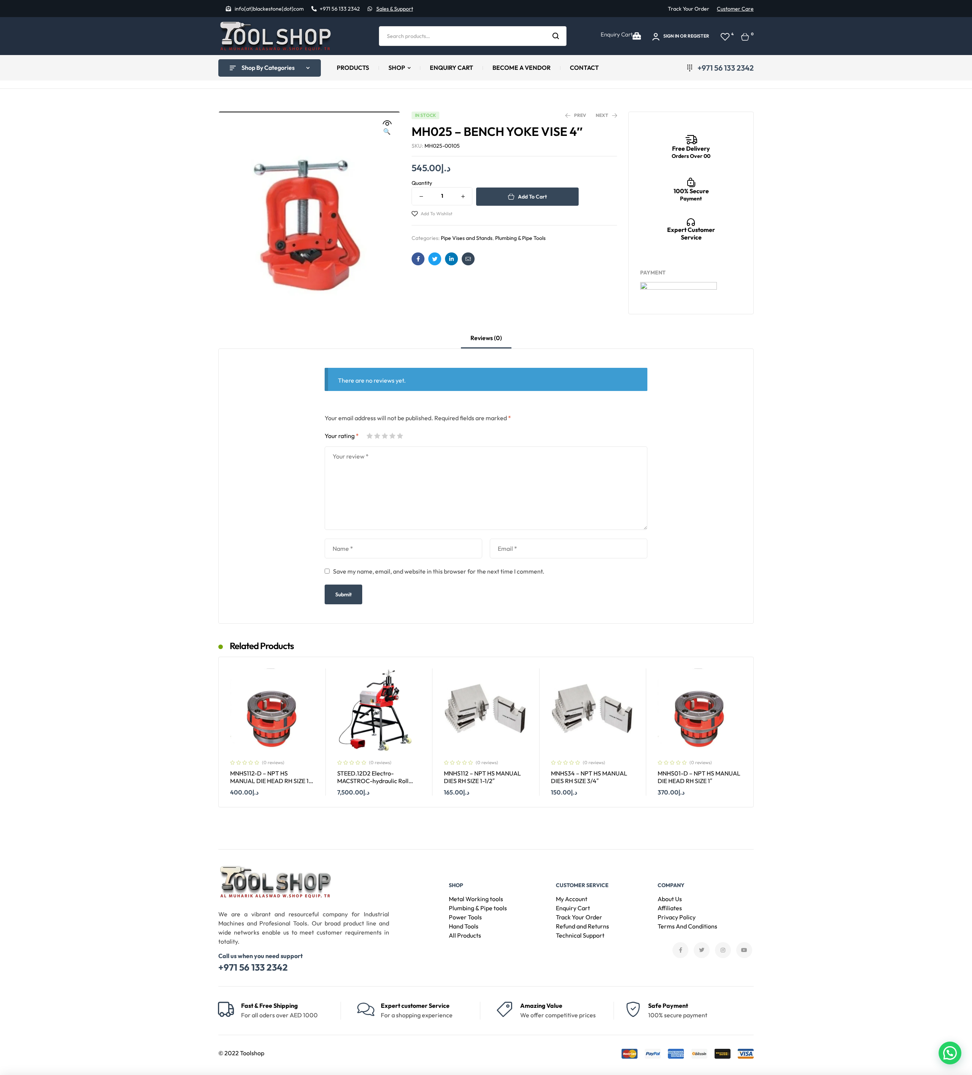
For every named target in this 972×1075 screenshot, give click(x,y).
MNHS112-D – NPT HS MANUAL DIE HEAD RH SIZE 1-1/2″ (270, 781)
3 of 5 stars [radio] (385, 436)
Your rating (342, 436)
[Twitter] (702, 950)
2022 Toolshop (244, 1053)
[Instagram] (723, 950)
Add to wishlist (436, 213)
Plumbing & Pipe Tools (520, 238)
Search (556, 36)
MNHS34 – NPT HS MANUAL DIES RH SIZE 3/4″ (589, 777)
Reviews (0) (486, 338)
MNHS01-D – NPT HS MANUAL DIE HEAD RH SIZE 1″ (699, 777)
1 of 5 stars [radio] (369, 436)
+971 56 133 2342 (253, 967)
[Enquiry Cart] (637, 36)
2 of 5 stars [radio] (377, 436)
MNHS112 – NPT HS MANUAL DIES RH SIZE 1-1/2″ (482, 777)
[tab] (486, 341)
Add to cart (532, 196)
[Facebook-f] (680, 950)
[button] (387, 127)
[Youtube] (744, 950)
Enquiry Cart (617, 34)
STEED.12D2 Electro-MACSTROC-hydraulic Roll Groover (373, 781)
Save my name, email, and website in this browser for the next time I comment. (438, 571)
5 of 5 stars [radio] (400, 436)
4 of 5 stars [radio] (392, 436)
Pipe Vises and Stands (466, 238)
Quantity (422, 183)
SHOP (456, 885)
